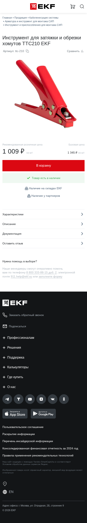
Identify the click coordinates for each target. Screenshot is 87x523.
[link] (7, 399)
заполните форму (50, 276)
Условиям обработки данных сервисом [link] (21, 464)
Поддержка (15, 357)
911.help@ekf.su (21, 276)
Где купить (15, 377)
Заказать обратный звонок (26, 315)
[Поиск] (82, 6)
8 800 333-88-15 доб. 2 (41, 272)
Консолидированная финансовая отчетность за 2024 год (40, 448)
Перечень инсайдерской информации (27, 441)
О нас (11, 387)
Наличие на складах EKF (45, 188)
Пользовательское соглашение (23, 427)
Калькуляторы (18, 367)
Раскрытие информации (18, 434)
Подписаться (17, 326)
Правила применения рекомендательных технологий (37, 455)
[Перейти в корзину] (73, 6)
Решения (14, 347)
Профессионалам (20, 337)
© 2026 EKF (9, 510)
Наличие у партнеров (45, 195)
